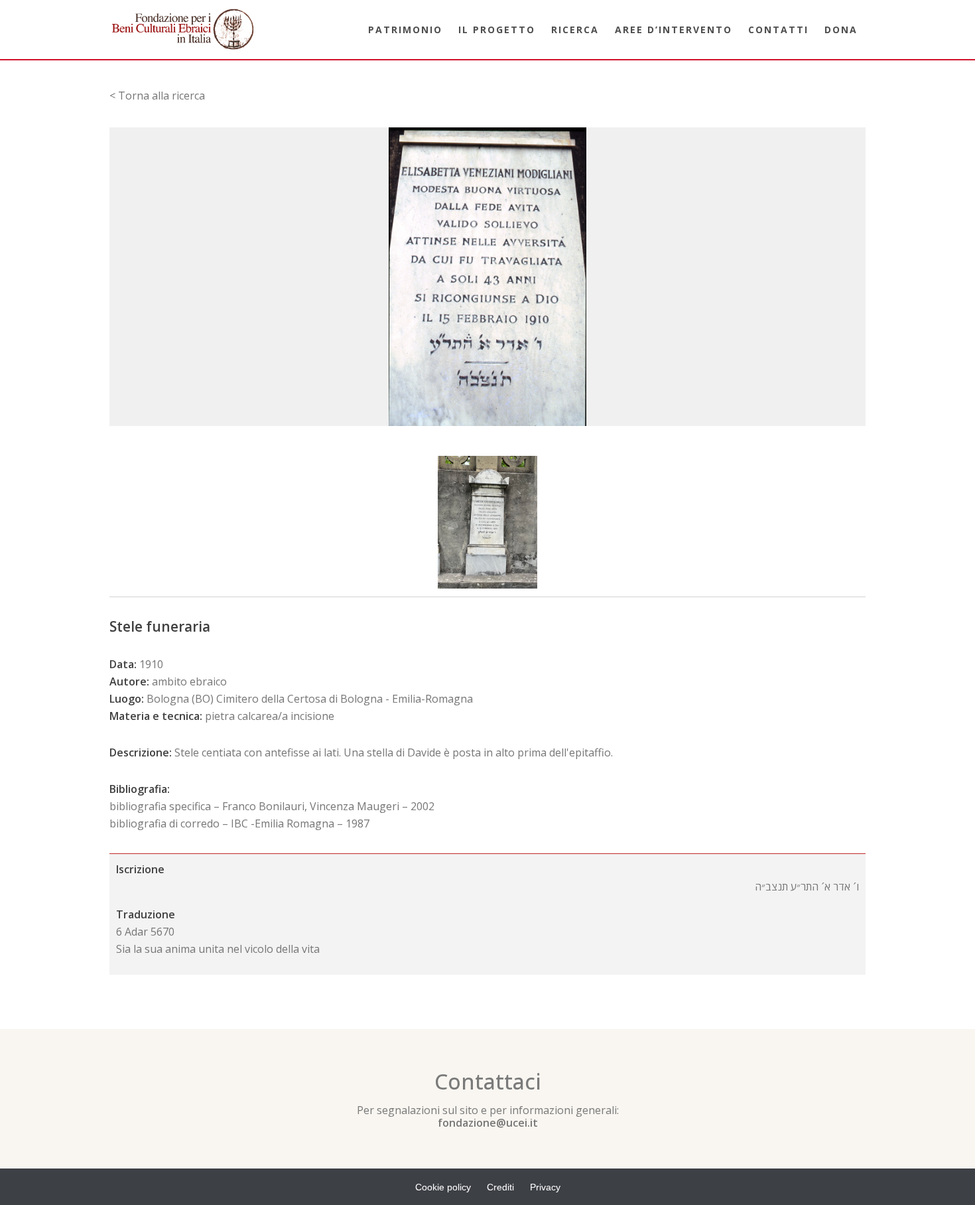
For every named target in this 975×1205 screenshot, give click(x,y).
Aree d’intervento (673, 29)
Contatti (778, 29)
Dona (841, 29)
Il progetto (496, 29)
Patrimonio (405, 29)
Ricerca (575, 29)
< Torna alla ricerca (157, 95)
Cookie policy (443, 1187)
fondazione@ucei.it (488, 1122)
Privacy (545, 1187)
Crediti (500, 1187)
